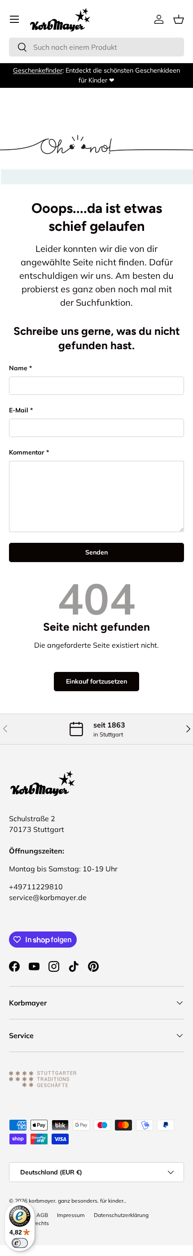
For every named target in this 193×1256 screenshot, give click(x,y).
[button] (179, 19)
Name (18, 368)
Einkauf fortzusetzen (96, 681)
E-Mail (18, 410)
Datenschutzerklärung (121, 1215)
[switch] (20, 1243)
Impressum (71, 1215)
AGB (42, 1215)
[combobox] (96, 47)
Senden (96, 552)
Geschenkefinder (37, 70)
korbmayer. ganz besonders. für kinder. (77, 1200)
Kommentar (26, 452)
